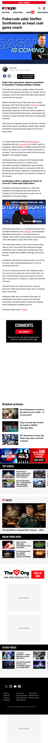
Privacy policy (33, 693)
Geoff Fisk (12, 68)
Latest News (6, 12)
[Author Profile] (5, 69)
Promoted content (21, 695)
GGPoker (27, 232)
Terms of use (20, 693)
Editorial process (34, 698)
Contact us (6, 698)
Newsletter (6, 700)
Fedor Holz (34, 105)
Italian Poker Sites (21, 698)
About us (6, 693)
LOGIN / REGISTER (24, 2)
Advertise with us (34, 695)
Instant (30, 12)
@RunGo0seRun (33, 142)
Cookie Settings (20, 700)
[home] (8, 8)
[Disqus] (24, 371)
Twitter (24, 309)
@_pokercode (23, 144)
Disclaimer (6, 695)
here (35, 339)
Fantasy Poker (18, 12)
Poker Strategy (43, 12)
